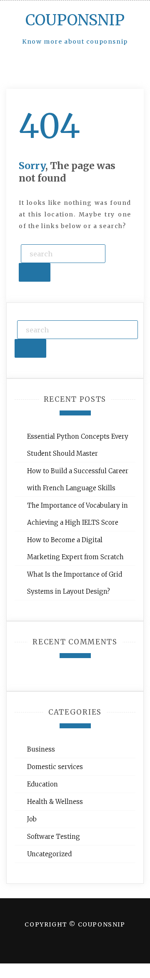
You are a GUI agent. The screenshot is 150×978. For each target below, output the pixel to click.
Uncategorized (49, 854)
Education (42, 784)
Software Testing (53, 836)
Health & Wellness (55, 802)
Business (41, 749)
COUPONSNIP (75, 20)
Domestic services (55, 767)
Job (32, 819)
